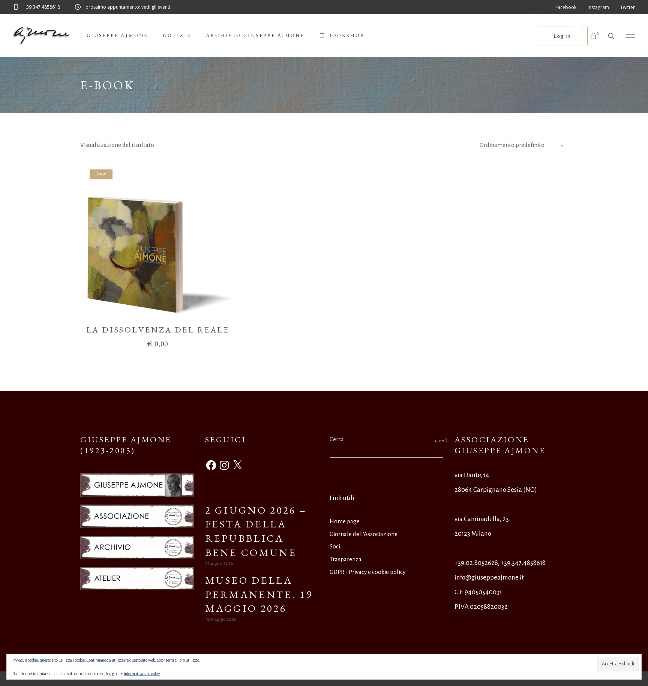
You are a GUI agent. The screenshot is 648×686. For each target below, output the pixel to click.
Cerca (337, 439)
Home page (345, 521)
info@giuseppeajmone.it (489, 577)
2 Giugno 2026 (219, 563)
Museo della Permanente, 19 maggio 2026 (259, 594)
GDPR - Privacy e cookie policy (367, 572)
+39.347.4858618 (523, 562)
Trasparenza (346, 559)
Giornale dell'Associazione (364, 534)
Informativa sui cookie (142, 673)
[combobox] (521, 145)
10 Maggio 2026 (221, 619)
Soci (335, 546)
